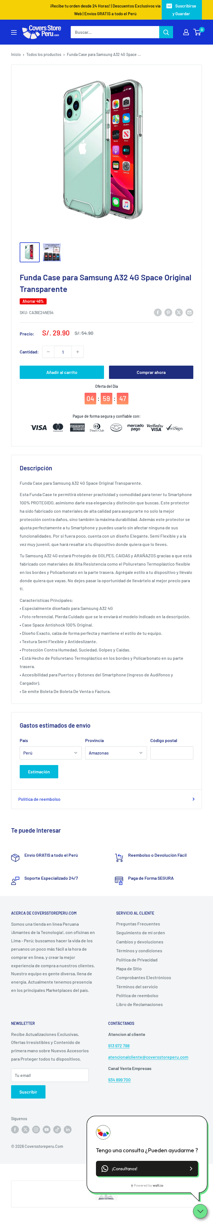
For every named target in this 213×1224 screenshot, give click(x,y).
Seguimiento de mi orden (140, 932)
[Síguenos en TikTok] (57, 1129)
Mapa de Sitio (129, 968)
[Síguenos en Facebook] (15, 1129)
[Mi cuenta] (186, 32)
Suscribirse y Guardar (184, 9)
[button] (147, 1168)
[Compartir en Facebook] (158, 312)
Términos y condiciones (139, 950)
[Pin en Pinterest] (168, 312)
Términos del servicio (137, 986)
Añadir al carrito (61, 372)
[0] (197, 32)
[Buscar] (166, 32)
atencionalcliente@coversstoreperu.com (148, 1056)
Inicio (16, 54)
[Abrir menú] (14, 32)
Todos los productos (43, 54)
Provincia (94, 740)
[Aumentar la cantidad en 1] (77, 352)
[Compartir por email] (189, 312)
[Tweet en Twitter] (179, 312)
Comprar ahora (151, 372)
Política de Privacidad (137, 959)
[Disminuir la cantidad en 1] (48, 352)
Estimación (39, 771)
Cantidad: (29, 351)
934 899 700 (119, 1079)
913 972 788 (119, 1045)
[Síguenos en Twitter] (25, 1129)
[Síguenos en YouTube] (46, 1129)
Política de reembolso (39, 799)
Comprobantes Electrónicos (143, 977)
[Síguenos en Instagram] (36, 1129)
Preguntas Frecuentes (138, 923)
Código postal (163, 740)
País (24, 740)
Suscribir (28, 1091)
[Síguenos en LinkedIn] (68, 1129)
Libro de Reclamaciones (139, 1004)
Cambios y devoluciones (139, 941)
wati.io (158, 1185)
